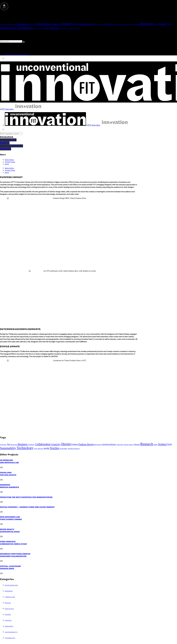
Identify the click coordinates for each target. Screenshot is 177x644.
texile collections (38, 28)
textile (46, 28)
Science (162, 23)
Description (9, 160)
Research (146, 23)
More (7, 164)
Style (169, 24)
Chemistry (31, 24)
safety (156, 24)
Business (22, 23)
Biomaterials (13, 24)
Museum (137, 24)
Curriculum (10, 597)
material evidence (129, 24)
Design (66, 23)
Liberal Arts (120, 24)
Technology (25, 27)
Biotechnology (11, 585)
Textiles (54, 27)
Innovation (98, 24)
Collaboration (42, 23)
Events (8, 614)
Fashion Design (86, 24)
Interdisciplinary (109, 24)
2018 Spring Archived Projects (16, 54)
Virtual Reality (63, 28)
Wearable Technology (74, 28)
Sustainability (8, 27)
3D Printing (3, 24)
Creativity (56, 24)
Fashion (74, 24)
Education (9, 608)
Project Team (10, 162)
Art (8, 24)
